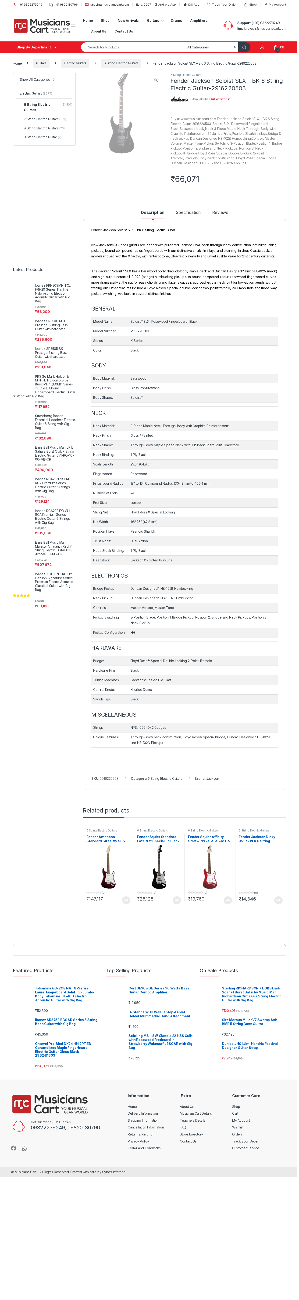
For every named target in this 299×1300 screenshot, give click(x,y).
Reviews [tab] (220, 212)
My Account (277, 4)
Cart (235, 1113)
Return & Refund (140, 1134)
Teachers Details (192, 1120)
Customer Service (245, 1148)
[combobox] (133, 47)
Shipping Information (143, 1120)
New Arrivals (128, 20)
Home (88, 20)
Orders (237, 1134)
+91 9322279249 (30, 4)
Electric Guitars (75, 63)
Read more (126, 900)
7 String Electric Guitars (45, 119)
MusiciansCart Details (196, 1113)
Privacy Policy (138, 1141)
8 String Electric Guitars (44, 128)
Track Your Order (224, 4)
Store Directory (191, 1134)
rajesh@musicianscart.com (109, 4)
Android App (167, 4)
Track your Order (245, 1141)
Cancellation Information (146, 1127)
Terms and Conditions (144, 1148)
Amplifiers (199, 20)
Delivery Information (143, 1113)
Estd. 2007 (143, 4)
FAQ (183, 1127)
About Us (98, 31)
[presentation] (285, 945)
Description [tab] (152, 212)
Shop (252, 4)
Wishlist (237, 1127)
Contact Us (123, 31)
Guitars (153, 20)
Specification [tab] (188, 212)
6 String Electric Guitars (121, 63)
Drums (176, 20)
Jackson (212, 778)
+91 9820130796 (66, 4)
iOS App (193, 4)
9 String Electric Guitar (42, 137)
